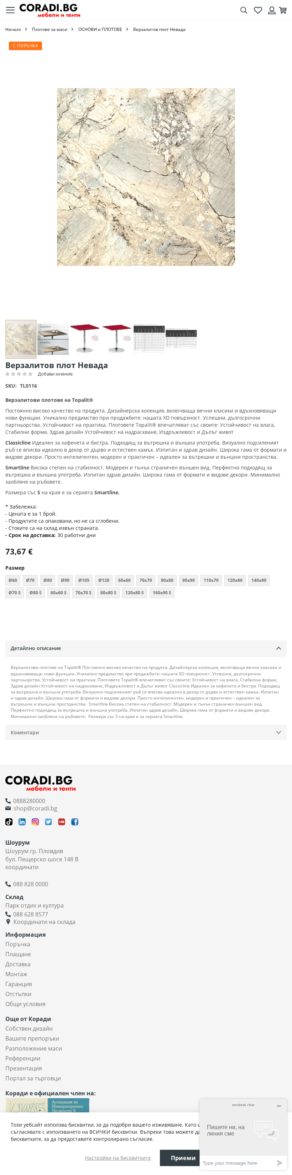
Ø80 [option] (47, 580)
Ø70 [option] (30, 580)
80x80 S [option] (108, 593)
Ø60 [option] (13, 580)
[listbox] (146, 587)
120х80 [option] (235, 580)
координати (21, 867)
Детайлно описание (36, 648)
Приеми (183, 1158)
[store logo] (50, 10)
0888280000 (29, 801)
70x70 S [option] (83, 593)
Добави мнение (55, 374)
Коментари (25, 732)
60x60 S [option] (59, 593)
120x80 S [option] (134, 593)
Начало (13, 29)
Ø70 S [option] (15, 593)
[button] (53, 339)
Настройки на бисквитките (118, 1157)
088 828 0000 (30, 884)
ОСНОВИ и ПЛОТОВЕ (100, 29)
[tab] (146, 648)
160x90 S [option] (162, 593)
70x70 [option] (146, 580)
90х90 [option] (188, 580)
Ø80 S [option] (36, 593)
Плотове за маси (49, 29)
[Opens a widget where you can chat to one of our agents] (243, 1134)
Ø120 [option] (103, 580)
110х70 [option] (211, 580)
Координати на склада (44, 922)
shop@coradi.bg (35, 808)
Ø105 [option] (83, 580)
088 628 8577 (30, 914)
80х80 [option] (167, 580)
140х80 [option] (258, 580)
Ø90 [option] (65, 580)
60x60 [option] (124, 580)
